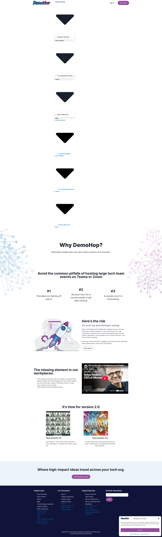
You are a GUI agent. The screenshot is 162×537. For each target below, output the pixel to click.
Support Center (66, 501)
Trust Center (89, 497)
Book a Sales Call (62, 114)
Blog (56, 118)
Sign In (63, 494)
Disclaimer (88, 504)
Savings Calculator (63, 37)
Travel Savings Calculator (45, 504)
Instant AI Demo (42, 506)
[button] (158, 518)
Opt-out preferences (135, 534)
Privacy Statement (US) (92, 501)
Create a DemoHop (67, 497)
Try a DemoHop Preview (65, 76)
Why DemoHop (42, 494)
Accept (140, 530)
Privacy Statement (144, 534)
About (39, 499)
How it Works (41, 497)
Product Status (66, 499)
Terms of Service (90, 494)
